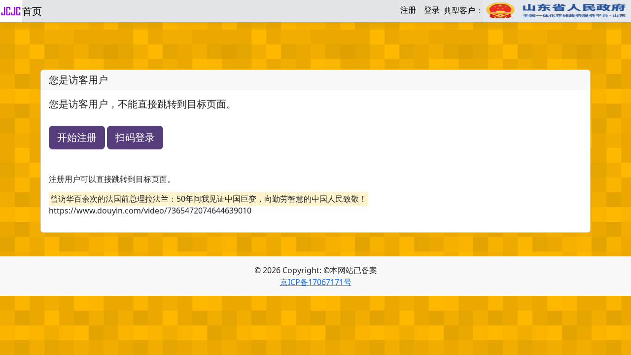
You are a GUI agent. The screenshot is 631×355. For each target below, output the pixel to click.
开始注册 (77, 137)
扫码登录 (135, 137)
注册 (408, 9)
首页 (32, 11)
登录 (432, 9)
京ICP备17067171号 (315, 282)
